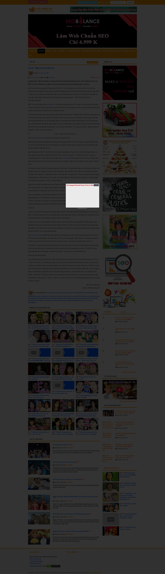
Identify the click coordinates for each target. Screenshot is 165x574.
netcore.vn (84, 208)
